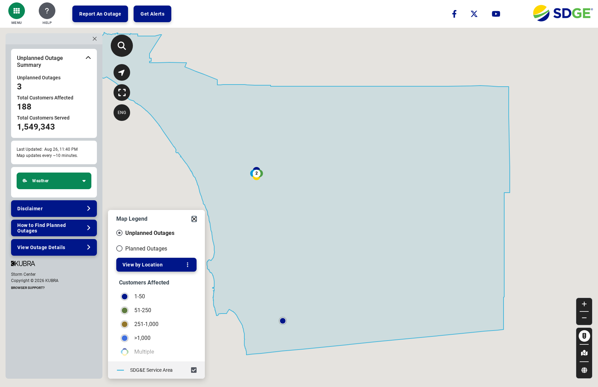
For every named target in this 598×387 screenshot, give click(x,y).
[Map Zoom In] (584, 304)
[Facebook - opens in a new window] (454, 14)
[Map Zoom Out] (584, 318)
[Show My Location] (122, 72)
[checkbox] (156, 370)
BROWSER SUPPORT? (28, 288)
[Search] (122, 46)
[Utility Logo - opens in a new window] (563, 14)
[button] (16, 14)
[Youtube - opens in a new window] (496, 14)
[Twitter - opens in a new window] (474, 14)
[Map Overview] (122, 92)
